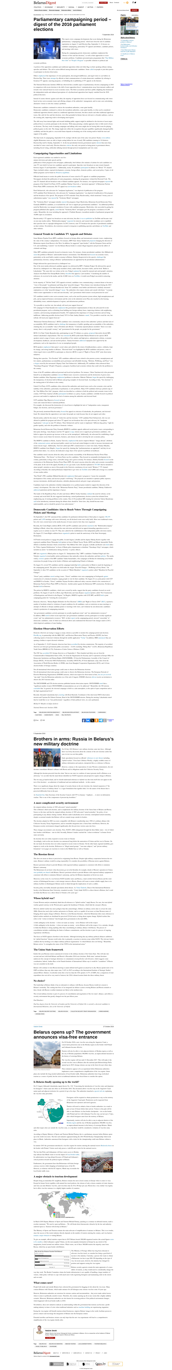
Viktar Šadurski (81, 887)
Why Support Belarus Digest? (123, 10)
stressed (60, 375)
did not (94, 677)
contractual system (44, 443)
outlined (89, 494)
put (64, 464)
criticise (68, 145)
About (111, 2)
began (94, 377)
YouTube (105, 226)
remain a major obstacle (41, 1235)
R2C (103, 601)
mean (63, 290)
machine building (84, 1307)
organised (43, 553)
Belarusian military (66, 10)
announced (101, 638)
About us (56, 1353)
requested (70, 221)
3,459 (43, 519)
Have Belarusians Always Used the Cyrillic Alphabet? (128, 50)
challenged (99, 257)
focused (92, 254)
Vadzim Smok (38, 1026)
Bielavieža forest (106, 1145)
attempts (53, 78)
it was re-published (86, 218)
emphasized (47, 347)
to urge (71, 432)
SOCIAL (71, 7)
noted (57, 209)
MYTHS (90, 7)
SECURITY (61, 7)
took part (45, 423)
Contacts (116, 2)
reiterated (67, 335)
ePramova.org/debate (62, 172)
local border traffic (73, 1154)
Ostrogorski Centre (55, 1356)
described (68, 273)
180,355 (107, 517)
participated (84, 167)
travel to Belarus (77, 10)
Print (37, 720)
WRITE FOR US (66, 1353)
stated (87, 315)
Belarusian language (54, 10)
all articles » (50, 1337)
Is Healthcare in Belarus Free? (127, 54)
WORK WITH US (77, 1353)
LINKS (105, 1353)
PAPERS (100, 7)
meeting (61, 695)
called (92, 69)
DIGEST (81, 7)
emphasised (42, 76)
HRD (79, 601)
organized (66, 533)
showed (98, 143)
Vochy (83, 638)
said (35, 501)
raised (35, 254)
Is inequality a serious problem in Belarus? (127, 41)
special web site (99, 1091)
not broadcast (72, 186)
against (105, 576)
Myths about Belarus (128, 37)
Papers (123, 15)
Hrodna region (71, 1123)
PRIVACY (98, 1353)
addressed (82, 340)
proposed (92, 241)
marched (90, 526)
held (60, 542)
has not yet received (104, 674)
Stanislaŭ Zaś (40, 795)
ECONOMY (49, 7)
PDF (43, 720)
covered (40, 558)
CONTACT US (88, 1353)
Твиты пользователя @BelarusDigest (126, 84)
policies (103, 556)
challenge (62, 324)
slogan (36, 363)
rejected (107, 181)
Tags (35, 712)
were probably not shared (42, 872)
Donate (134, 10)
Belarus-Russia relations (40, 10)
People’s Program (77, 60)
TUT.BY (97, 464)
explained (76, 271)
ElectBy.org (37, 635)
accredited (74, 644)
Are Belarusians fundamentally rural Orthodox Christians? (128, 46)
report (73, 618)
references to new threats (95, 758)
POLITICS (37, 7)
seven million (105, 138)
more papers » (135, 15)
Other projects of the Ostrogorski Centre (86, 1360)
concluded (37, 688)
